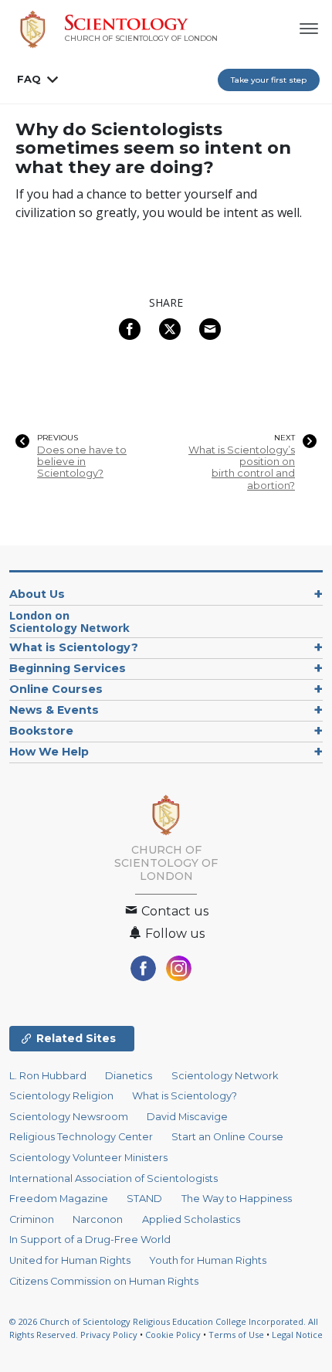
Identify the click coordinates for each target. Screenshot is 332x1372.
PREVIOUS (57, 438)
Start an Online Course (227, 1137)
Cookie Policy (173, 1334)
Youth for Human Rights (207, 1260)
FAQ (29, 79)
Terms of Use (236, 1334)
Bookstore (41, 731)
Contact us (173, 911)
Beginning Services (67, 668)
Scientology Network (69, 621)
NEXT (284, 438)
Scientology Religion (61, 1096)
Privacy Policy (108, 1334)
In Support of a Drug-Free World (90, 1239)
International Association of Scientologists (113, 1178)
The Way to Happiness (236, 1198)
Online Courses (56, 689)
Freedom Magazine (58, 1198)
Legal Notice (297, 1334)
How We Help (49, 752)
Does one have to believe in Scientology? (82, 462)
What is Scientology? (73, 647)
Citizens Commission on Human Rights (103, 1281)
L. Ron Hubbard (47, 1076)
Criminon (31, 1219)
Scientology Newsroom (68, 1116)
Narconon (98, 1219)
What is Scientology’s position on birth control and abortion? (241, 467)
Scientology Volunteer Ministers (88, 1157)
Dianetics (128, 1076)
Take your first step (269, 80)
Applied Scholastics (191, 1219)
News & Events (54, 710)
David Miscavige (187, 1116)
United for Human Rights (69, 1260)
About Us (37, 594)
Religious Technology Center (81, 1137)
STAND (144, 1198)
